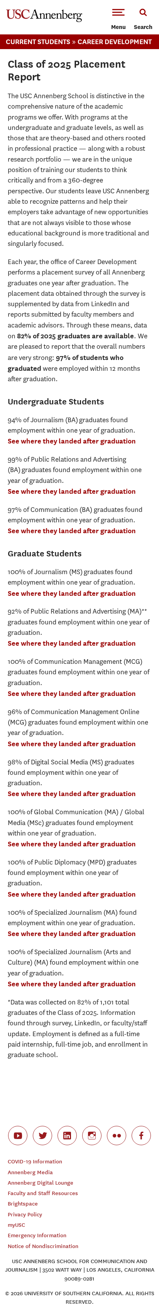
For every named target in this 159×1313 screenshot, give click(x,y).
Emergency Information (37, 1235)
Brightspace (23, 1203)
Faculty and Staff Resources (43, 1193)
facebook (141, 1135)
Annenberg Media (30, 1172)
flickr (116, 1135)
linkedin (67, 1135)
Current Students (38, 42)
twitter (42, 1135)
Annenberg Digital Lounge (40, 1183)
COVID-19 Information (35, 1161)
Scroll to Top (135, 1289)
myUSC (16, 1225)
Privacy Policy (25, 1214)
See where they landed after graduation (72, 441)
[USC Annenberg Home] (44, 20)
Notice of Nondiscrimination (43, 1246)
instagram (91, 1135)
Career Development (115, 42)
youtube (17, 1135)
